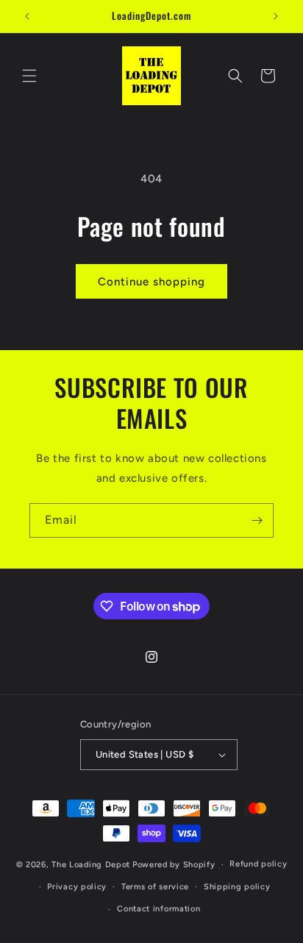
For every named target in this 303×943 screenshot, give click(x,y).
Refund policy (258, 864)
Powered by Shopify (173, 864)
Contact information (158, 909)
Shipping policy (237, 887)
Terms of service (155, 887)
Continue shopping (151, 281)
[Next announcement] (276, 16)
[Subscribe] (256, 520)
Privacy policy (77, 887)
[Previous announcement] (27, 16)
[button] (29, 76)
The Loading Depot (90, 864)
